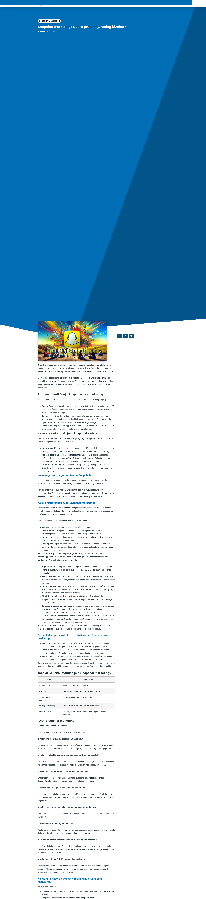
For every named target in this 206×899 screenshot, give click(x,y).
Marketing (55, 21)
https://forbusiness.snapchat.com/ (78, 898)
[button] (119, 336)
